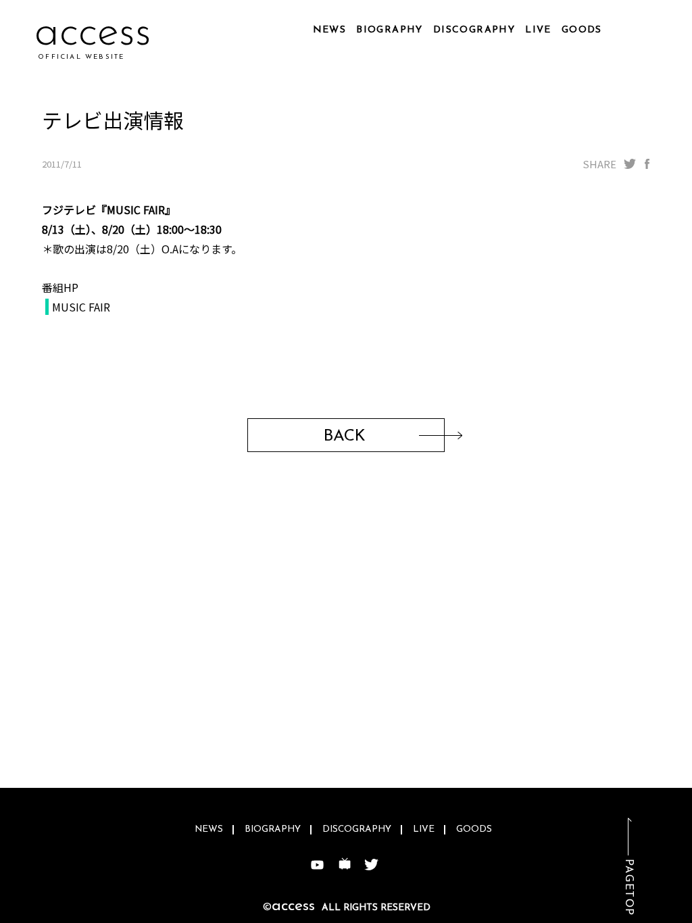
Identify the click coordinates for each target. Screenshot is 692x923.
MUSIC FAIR (81, 307)
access (92, 33)
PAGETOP (628, 887)
